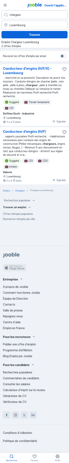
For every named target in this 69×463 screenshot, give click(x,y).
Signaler (61, 121)
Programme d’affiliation (17, 350)
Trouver (34, 35)
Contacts (9, 304)
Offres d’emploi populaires (18, 213)
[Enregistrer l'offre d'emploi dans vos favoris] (64, 69)
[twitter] (24, 415)
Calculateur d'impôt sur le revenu (24, 390)
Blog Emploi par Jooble (17, 356)
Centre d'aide (12, 322)
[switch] (63, 56)
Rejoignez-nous (13, 316)
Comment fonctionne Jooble (21, 292)
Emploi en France (14, 328)
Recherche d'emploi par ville (19, 219)
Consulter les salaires (16, 384)
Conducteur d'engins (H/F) (24, 131)
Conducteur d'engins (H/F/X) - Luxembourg (27, 71)
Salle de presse (13, 310)
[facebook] (6, 415)
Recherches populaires (17, 200)
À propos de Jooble (15, 287)
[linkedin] (33, 415)
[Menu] (5, 5)
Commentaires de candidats (21, 378)
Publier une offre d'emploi (19, 344)
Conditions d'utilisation (17, 433)
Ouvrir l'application (56, 5)
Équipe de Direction (15, 298)
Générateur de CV (14, 396)
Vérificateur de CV (14, 402)
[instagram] (15, 415)
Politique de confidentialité (20, 441)
